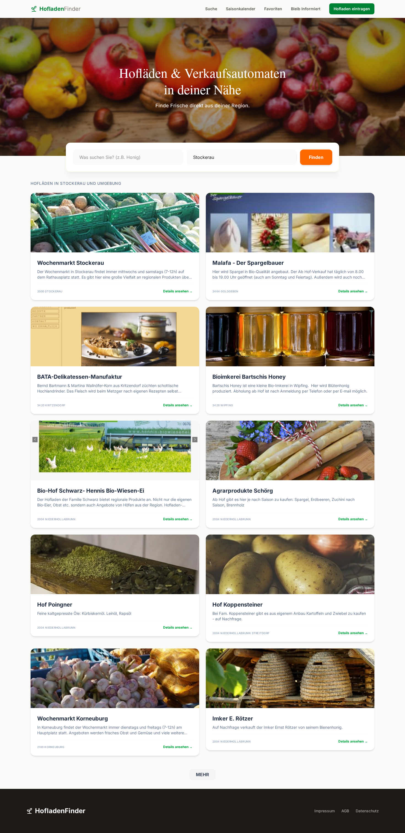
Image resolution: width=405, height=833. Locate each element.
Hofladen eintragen (352, 8)
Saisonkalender (240, 8)
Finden (316, 157)
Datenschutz (367, 810)
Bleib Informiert (305, 8)
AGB (345, 810)
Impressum (324, 810)
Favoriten (273, 8)
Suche (211, 8)
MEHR (202, 774)
